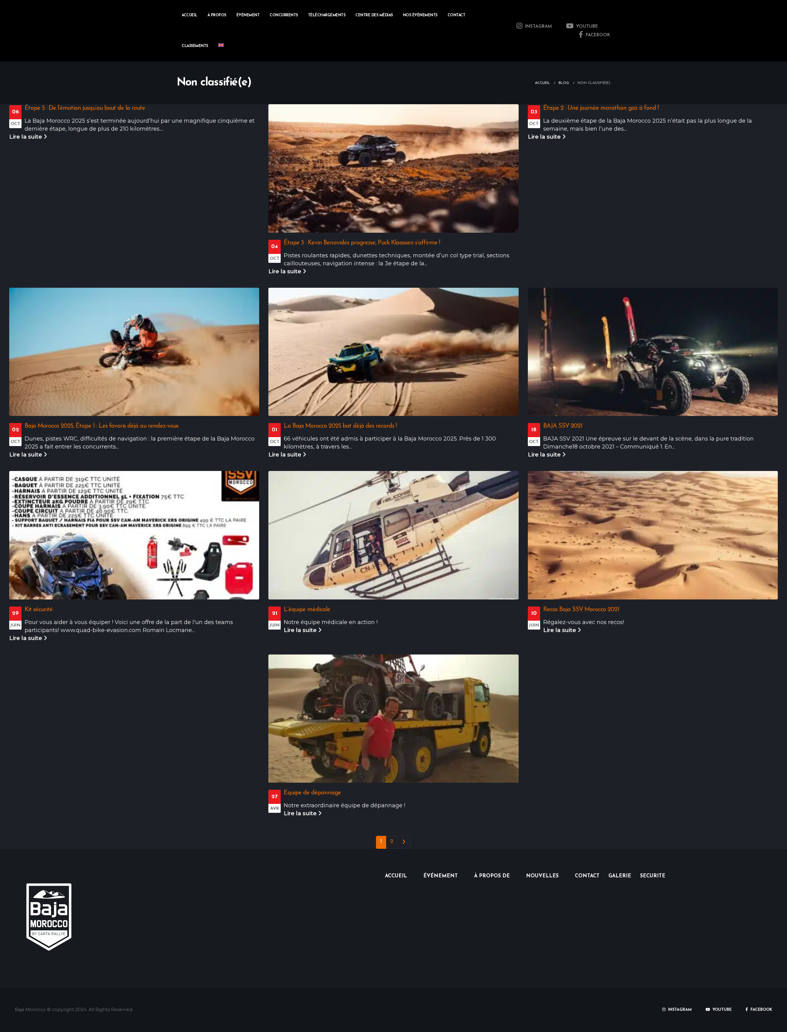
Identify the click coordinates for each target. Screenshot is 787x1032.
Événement (248, 15)
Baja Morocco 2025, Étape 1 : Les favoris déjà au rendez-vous (101, 426)
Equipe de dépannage (312, 793)
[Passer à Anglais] (221, 46)
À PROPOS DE (492, 876)
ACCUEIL (396, 876)
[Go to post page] (393, 168)
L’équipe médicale (307, 610)
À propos (217, 15)
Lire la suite (26, 136)
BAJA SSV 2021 (562, 426)
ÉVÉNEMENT (440, 876)
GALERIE (619, 876)
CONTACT (456, 15)
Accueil (189, 15)
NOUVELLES (542, 876)
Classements (195, 46)
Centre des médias (374, 15)
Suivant (404, 842)
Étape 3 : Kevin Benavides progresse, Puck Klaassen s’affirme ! (362, 243)
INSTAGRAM (538, 26)
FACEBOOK (597, 35)
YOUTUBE (586, 26)
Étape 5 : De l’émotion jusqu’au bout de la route (85, 108)
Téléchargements (327, 15)
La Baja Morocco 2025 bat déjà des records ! (340, 426)
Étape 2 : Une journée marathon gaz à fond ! (600, 108)
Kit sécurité (39, 610)
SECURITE (652, 876)
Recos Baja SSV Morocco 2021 (581, 610)
